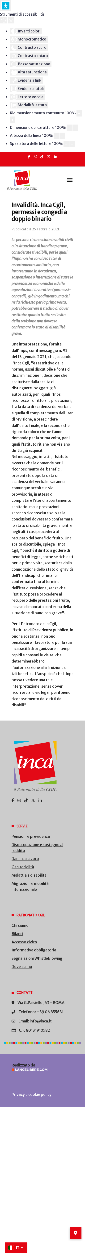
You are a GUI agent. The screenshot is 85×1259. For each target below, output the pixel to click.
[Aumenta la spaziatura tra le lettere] (72, 144)
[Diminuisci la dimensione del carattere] (69, 128)
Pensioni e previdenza (31, 836)
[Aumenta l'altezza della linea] (62, 136)
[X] (49, 156)
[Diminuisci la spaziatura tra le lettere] (66, 144)
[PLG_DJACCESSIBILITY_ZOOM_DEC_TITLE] (79, 113)
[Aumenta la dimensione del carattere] (75, 128)
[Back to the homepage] (22, 180)
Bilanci (17, 933)
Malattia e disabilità (29, 875)
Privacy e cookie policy (31, 1094)
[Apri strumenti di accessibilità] (5, 5)
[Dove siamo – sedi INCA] (75, 1233)
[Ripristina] (3, 20)
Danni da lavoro (25, 858)
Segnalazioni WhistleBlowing (37, 958)
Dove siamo (22, 966)
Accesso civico (24, 942)
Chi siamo (20, 925)
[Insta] (35, 156)
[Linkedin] (55, 156)
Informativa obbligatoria (34, 950)
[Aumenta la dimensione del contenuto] (12, 119)
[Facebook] (29, 156)
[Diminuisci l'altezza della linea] (56, 136)
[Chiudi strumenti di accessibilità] (11, 20)
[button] (69, 180)
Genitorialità (23, 867)
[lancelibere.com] (42, 1069)
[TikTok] (41, 156)
